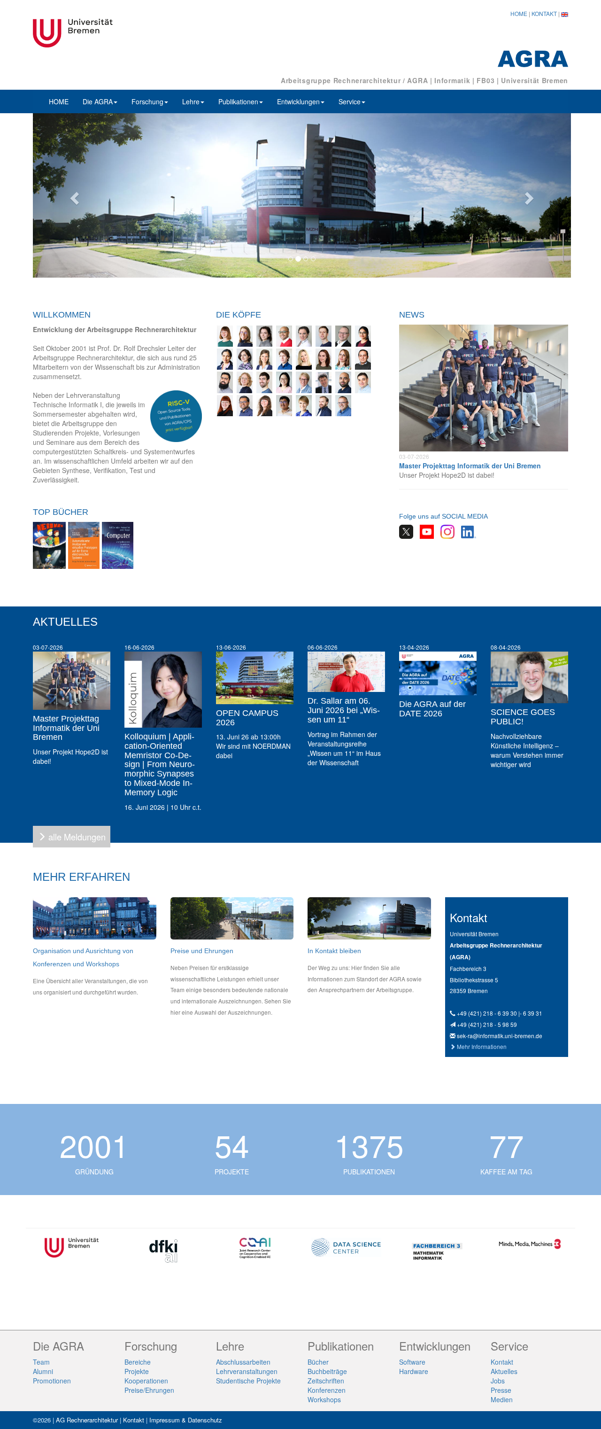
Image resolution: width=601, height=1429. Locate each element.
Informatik (452, 80)
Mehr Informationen (482, 1046)
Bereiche (137, 1362)
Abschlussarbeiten (243, 1362)
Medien (502, 1399)
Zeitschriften (326, 1380)
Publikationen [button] (238, 101)
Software (412, 1362)
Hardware (413, 1371)
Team (41, 1362)
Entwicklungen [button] (298, 101)
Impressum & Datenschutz (185, 1419)
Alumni (43, 1371)
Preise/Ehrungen (149, 1390)
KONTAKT (544, 13)
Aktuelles (504, 1371)
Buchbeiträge (327, 1371)
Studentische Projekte (248, 1380)
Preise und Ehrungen (201, 951)
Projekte (136, 1371)
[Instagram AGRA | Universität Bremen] (445, 531)
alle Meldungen (77, 837)
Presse (501, 1390)
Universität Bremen (534, 80)
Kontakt (502, 1362)
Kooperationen (146, 1380)
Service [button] (350, 101)
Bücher (318, 1362)
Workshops (324, 1399)
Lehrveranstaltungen (246, 1371)
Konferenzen (327, 1390)
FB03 (485, 80)
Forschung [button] (147, 101)
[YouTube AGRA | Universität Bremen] (424, 531)
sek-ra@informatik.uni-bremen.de (499, 1036)
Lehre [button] (191, 101)
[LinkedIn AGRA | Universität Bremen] (466, 531)
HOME (518, 13)
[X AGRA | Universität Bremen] (406, 531)
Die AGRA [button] (98, 101)
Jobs (498, 1380)
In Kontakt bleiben (334, 951)
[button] (73, 195)
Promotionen (52, 1380)
